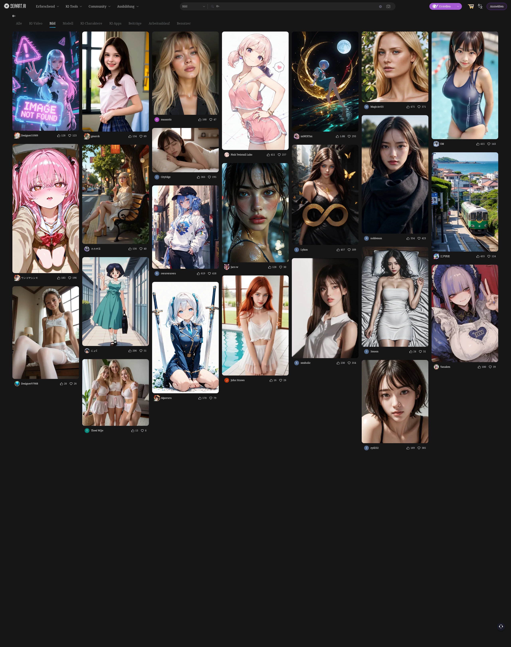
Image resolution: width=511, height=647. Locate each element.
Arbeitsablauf (159, 24)
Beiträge (135, 24)
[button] (388, 6)
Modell (68, 24)
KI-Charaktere (91, 24)
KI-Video (35, 24)
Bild (52, 24)
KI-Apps (115, 24)
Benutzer (184, 24)
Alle (19, 24)
